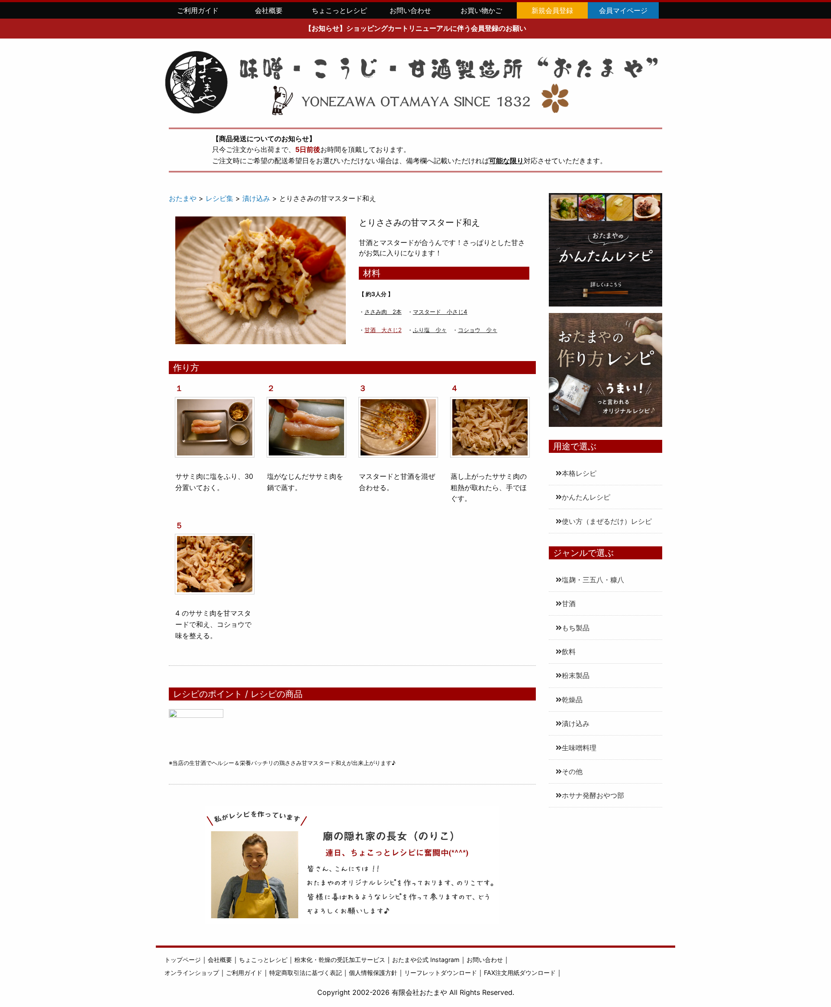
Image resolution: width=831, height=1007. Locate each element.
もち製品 (575, 627)
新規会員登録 (552, 10)
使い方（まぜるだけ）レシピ (607, 521)
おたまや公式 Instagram (426, 959)
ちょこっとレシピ (339, 10)
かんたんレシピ (586, 497)
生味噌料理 (579, 747)
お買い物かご (481, 10)
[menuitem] (197, 10)
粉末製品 (575, 675)
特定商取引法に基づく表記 (305, 972)
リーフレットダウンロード (440, 972)
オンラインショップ (191, 972)
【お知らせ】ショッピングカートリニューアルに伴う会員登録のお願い (415, 28)
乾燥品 (572, 699)
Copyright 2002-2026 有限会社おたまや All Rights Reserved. (415, 992)
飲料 (569, 651)
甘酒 (569, 603)
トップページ (182, 959)
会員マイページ (623, 10)
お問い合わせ (410, 10)
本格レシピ (579, 473)
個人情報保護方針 (373, 972)
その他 (572, 771)
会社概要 (269, 10)
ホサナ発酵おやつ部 (593, 795)
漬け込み (575, 723)
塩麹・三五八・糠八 (593, 579)
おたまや (182, 198)
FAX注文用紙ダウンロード (520, 972)
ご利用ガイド (198, 10)
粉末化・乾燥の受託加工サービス (339, 959)
